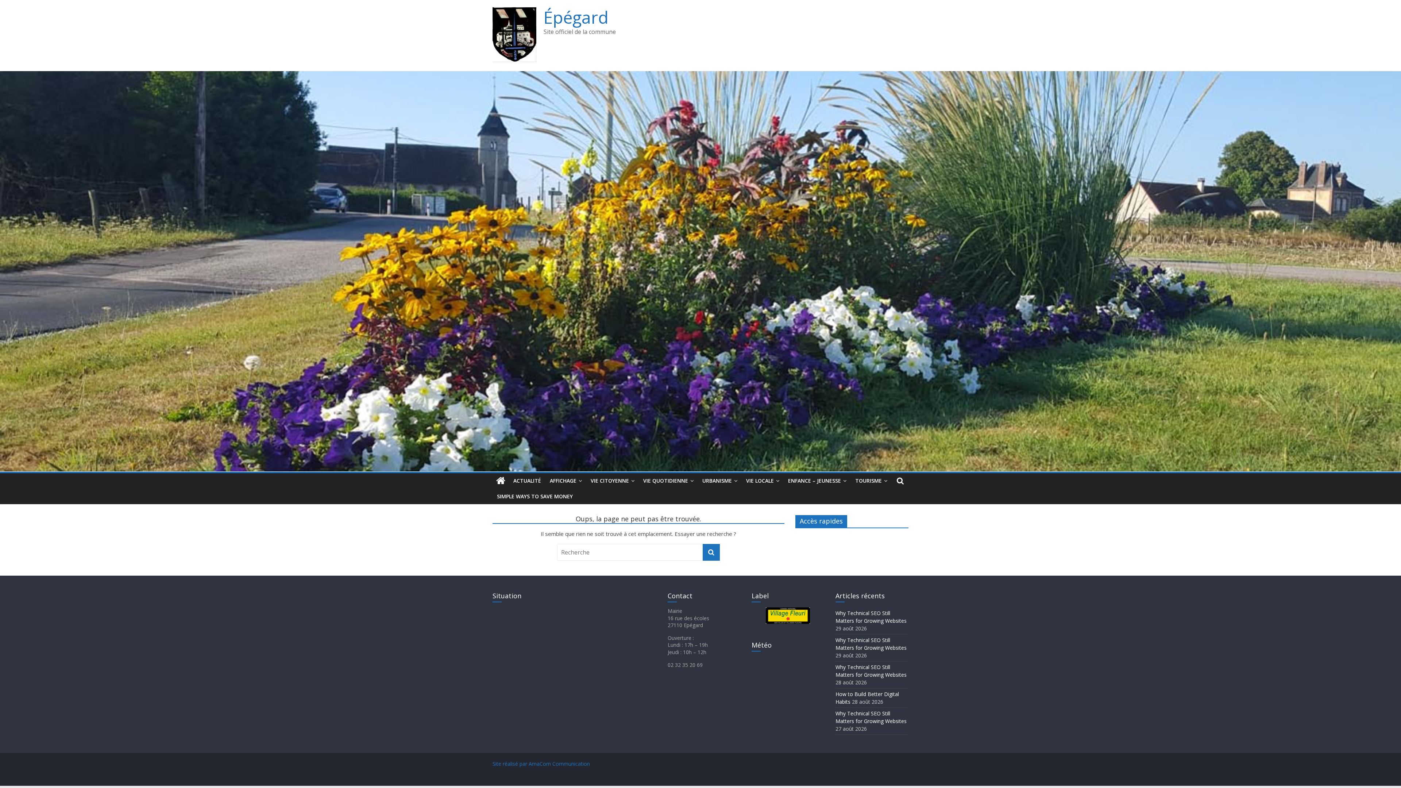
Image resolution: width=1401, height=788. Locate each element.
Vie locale (760, 480)
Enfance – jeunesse (814, 480)
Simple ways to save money (535, 496)
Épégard (576, 17)
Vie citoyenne (610, 480)
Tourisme (868, 480)
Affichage (563, 480)
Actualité (527, 480)
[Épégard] (700, 76)
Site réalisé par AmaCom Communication (541, 763)
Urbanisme (717, 480)
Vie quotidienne (665, 480)
